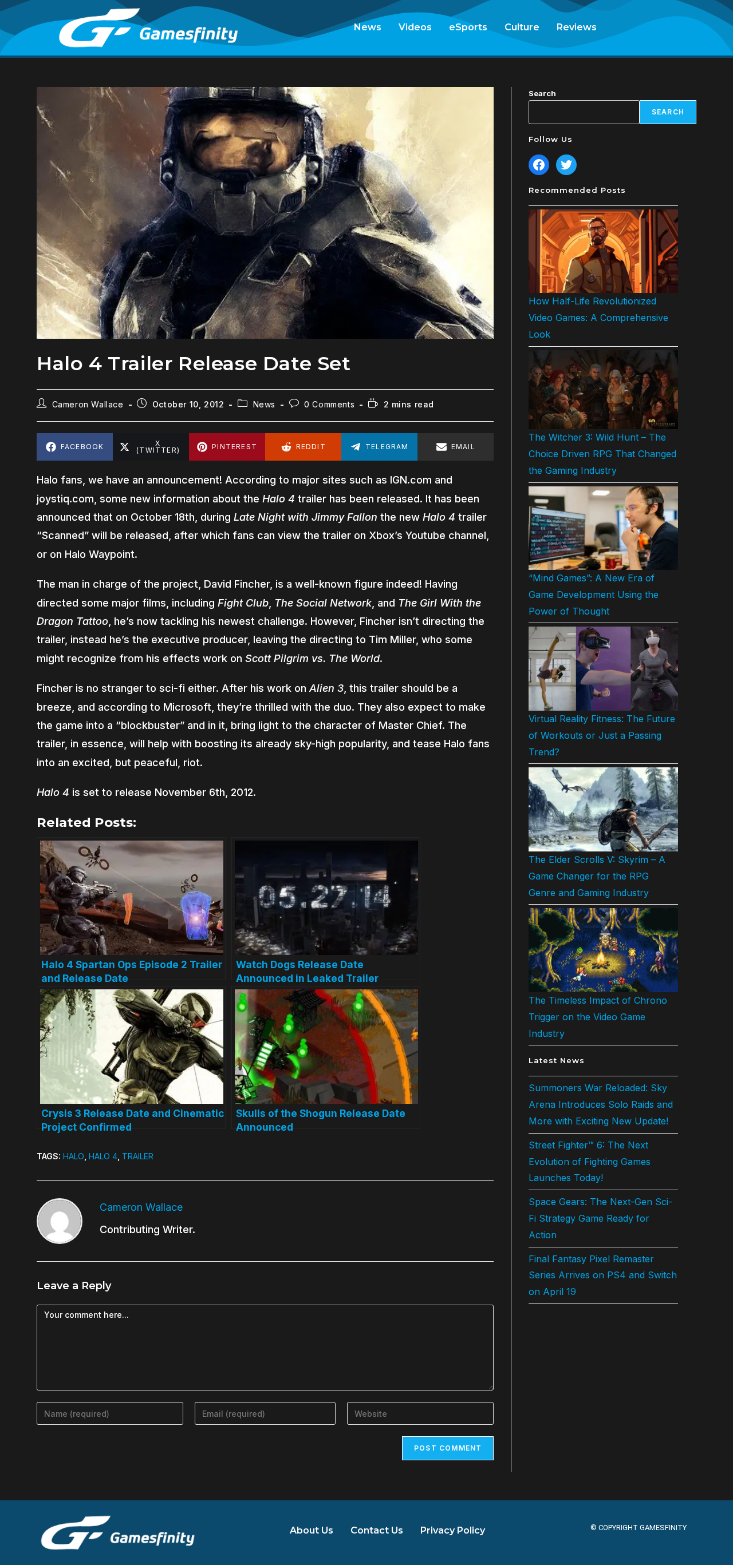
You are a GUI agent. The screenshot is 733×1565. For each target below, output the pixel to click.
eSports (468, 27)
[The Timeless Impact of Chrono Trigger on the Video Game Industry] (603, 950)
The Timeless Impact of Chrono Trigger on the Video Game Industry (598, 1017)
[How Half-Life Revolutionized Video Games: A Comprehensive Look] (603, 251)
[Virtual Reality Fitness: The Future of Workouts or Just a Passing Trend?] (603, 669)
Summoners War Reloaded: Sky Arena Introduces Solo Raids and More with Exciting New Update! (601, 1104)
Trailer (137, 1156)
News (367, 27)
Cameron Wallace (88, 404)
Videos (415, 27)
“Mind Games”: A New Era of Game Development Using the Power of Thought (594, 594)
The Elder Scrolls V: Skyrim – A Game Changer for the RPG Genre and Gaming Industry (597, 876)
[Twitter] (566, 164)
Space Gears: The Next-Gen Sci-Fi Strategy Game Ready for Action (600, 1218)
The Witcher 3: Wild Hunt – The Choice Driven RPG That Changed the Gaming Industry (602, 453)
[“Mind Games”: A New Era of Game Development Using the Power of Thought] (603, 528)
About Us (311, 1530)
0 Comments (329, 404)
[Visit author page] (59, 1220)
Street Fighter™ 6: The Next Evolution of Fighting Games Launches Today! (590, 1161)
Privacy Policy (452, 1530)
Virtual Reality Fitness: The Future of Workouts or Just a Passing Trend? (602, 735)
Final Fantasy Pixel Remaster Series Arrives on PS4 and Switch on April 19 (603, 1275)
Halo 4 (103, 1156)
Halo (73, 1156)
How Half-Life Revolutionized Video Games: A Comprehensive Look (598, 317)
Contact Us (376, 1530)
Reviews (577, 27)
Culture (522, 27)
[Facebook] (539, 164)
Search (542, 93)
